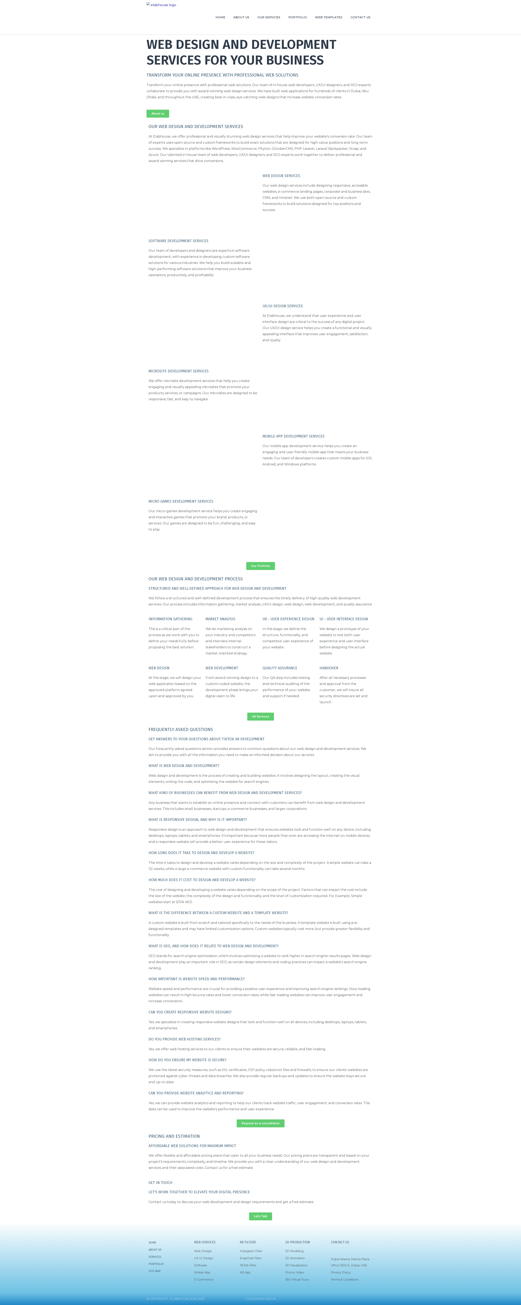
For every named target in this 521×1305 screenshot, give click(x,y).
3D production (297, 1242)
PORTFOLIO (297, 17)
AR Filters (248, 1242)
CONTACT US (360, 17)
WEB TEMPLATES (328, 17)
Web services (205, 1242)
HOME (220, 17)
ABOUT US (241, 17)
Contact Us (340, 1242)
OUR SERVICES (268, 17)
